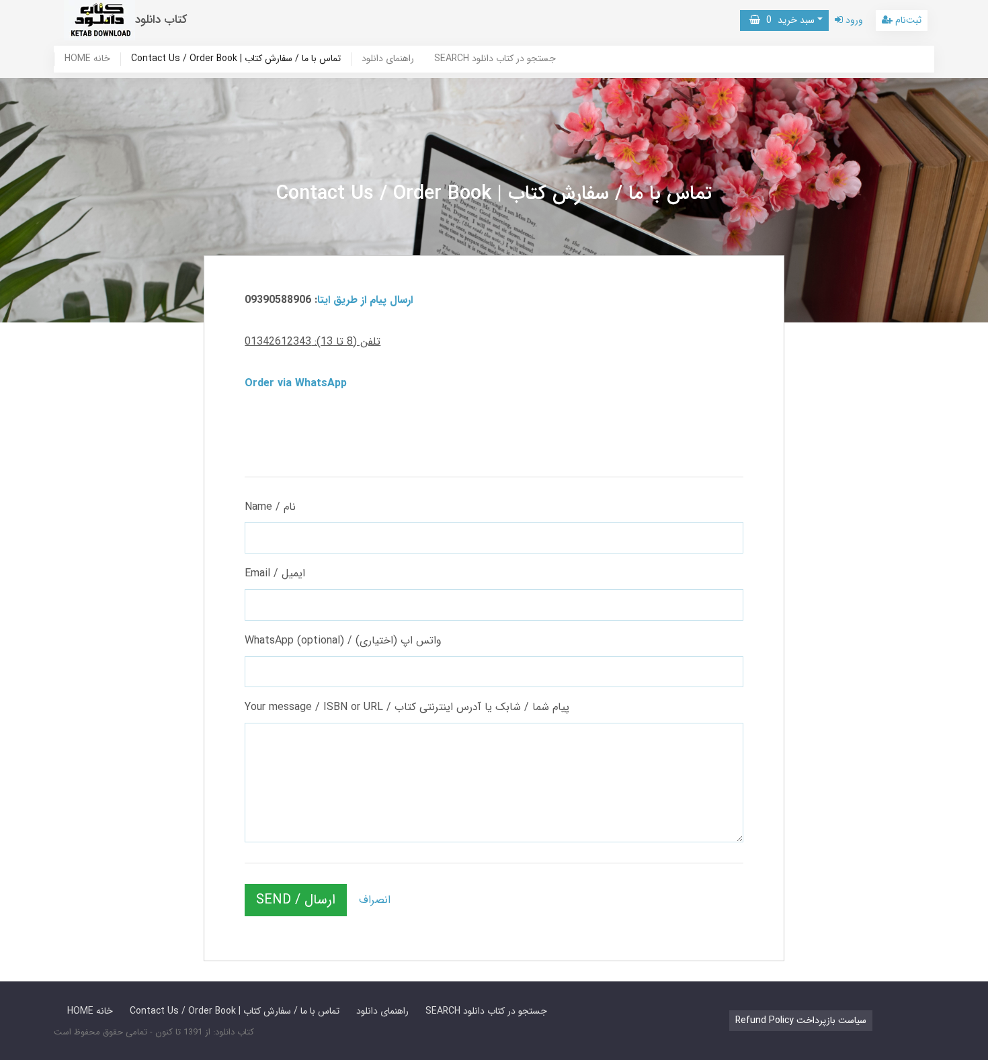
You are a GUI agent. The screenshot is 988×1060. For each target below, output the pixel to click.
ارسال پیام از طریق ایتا (365, 300)
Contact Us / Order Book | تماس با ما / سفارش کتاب (236, 59)
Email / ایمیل (275, 573)
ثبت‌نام (907, 20)
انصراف (374, 899)
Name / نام (270, 506)
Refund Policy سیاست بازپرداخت (800, 1020)
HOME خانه (87, 59)
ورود (853, 20)
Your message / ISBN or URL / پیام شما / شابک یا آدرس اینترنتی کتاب (407, 707)
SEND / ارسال (295, 899)
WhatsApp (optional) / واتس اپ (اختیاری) (343, 640)
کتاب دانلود (161, 20)
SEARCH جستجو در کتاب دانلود (495, 59)
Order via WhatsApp (296, 383)
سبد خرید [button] (787, 20)
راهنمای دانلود (388, 59)
